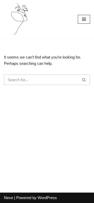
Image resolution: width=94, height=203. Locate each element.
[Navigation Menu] (84, 19)
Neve (8, 197)
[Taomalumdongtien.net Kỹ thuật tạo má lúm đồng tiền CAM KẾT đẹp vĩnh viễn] (19, 19)
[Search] (84, 79)
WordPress (47, 197)
